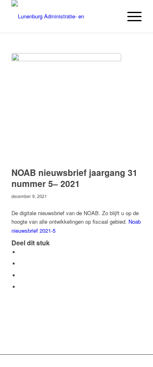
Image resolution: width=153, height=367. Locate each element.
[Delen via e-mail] (22, 287)
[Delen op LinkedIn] (22, 275)
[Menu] (130, 16)
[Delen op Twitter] (22, 263)
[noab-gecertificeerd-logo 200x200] (66, 108)
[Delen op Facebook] (22, 252)
